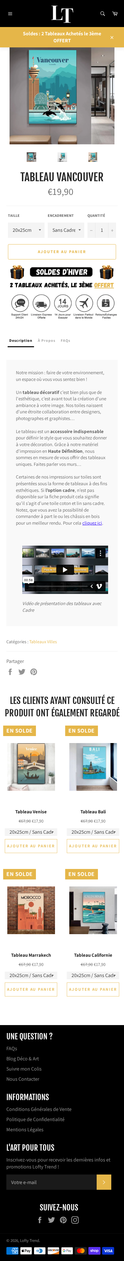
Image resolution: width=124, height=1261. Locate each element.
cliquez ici (92, 523)
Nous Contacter (22, 1079)
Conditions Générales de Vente (39, 1109)
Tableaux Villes (43, 641)
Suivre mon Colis (24, 1068)
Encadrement (61, 215)
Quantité (96, 215)
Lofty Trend (29, 1240)
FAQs (11, 1048)
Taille (14, 215)
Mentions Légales (25, 1129)
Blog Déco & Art (22, 1058)
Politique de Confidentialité (35, 1119)
